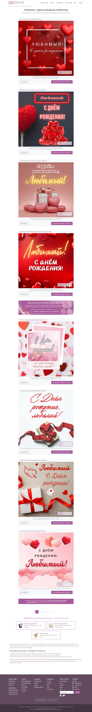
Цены (75, 2)
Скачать (25, 81)
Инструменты (59, 2)
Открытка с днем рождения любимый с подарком (33, 460)
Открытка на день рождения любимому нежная (33, 531)
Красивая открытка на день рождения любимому (33, 90)
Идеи (61, 689)
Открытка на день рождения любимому (30, 19)
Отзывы (81, 2)
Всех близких (50, 689)
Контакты (75, 681)
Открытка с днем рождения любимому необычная (33, 320)
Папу (48, 687)
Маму (48, 685)
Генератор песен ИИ (13, 692)
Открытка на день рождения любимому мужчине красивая (36, 231)
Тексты (61, 687)
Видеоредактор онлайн (14, 690)
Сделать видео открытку (62, 81)
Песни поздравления (26, 683)
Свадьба (36, 685)
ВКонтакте (76, 689)
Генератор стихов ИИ (13, 694)
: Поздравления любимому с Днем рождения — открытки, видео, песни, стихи (46, 618)
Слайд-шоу (11, 685)
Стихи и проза (24, 687)
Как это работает (63, 681)
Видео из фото (12, 683)
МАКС (76, 687)
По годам (23, 691)
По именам (23, 689)
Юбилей (36, 683)
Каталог (52, 2)
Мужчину (49, 683)
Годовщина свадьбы (38, 687)
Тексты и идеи (68, 2)
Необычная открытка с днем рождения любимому (33, 160)
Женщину (49, 681)
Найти (77, 692)
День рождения (37, 681)
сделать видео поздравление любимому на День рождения (32, 661)
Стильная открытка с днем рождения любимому (33, 390)
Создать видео (44, 2)
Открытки (23, 685)
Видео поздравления (26, 681)
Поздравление (12, 681)
